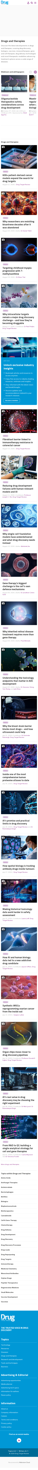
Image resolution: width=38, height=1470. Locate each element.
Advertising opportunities (11, 1380)
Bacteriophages (7, 1192)
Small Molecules (7, 1292)
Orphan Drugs (6, 1278)
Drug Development (8, 1234)
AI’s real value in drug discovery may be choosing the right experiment (18, 1100)
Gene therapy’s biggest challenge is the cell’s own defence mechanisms (16, 586)
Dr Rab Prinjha (29, 326)
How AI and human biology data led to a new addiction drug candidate (17, 960)
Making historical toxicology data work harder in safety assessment (17, 912)
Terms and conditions (9, 1420)
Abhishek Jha (25, 546)
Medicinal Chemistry (9, 1268)
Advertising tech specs (10, 1388)
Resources (5, 1348)
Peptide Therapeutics (9, 1283)
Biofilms (4, 1196)
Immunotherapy (7, 1264)
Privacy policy (6, 1423)
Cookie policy (6, 1427)
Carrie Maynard (27, 1155)
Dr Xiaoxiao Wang (27, 687)
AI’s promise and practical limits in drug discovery (16, 822)
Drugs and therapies (9, 1356)
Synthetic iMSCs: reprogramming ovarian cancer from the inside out (18, 1008)
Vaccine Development (9, 1297)
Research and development (11, 1359)
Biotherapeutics (7, 1211)
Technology (5, 1345)
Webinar (5, 95)
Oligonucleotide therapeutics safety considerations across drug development (12, 103)
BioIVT (31, 115)
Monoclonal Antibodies (9, 1273)
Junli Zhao (17, 689)
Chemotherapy (6, 1225)
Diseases (4, 1352)
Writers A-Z (23, 1451)
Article (5, 172)
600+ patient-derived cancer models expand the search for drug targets (18, 178)
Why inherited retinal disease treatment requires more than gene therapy (18, 634)
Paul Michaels (25, 641)
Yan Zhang (6, 689)
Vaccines (4, 1301)
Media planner (6, 1384)
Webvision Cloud (24, 1462)
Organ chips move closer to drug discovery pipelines (17, 1053)
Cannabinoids (6, 1215)
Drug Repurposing (8, 1254)
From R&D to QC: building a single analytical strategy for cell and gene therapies (18, 1148)
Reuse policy (6, 1395)
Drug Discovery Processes (11, 1245)
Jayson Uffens (26, 967)
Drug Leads (5, 1250)
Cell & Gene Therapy (9, 1220)
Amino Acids (5, 1178)
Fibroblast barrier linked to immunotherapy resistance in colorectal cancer (18, 442)
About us (4, 1409)
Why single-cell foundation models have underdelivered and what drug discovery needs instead (19, 538)
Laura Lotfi (25, 918)
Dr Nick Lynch (26, 1106)
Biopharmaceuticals (8, 1206)
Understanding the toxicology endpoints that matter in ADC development (18, 681)
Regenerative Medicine (10, 1287)
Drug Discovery (7, 1239)
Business (4, 1367)
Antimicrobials (6, 1187)
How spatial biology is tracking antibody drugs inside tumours (19, 867)
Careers (4, 1416)
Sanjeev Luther (19, 1015)
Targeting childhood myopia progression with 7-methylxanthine (17, 271)
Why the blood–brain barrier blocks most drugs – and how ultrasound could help (18, 729)
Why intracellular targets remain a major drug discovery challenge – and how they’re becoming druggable (18, 318)
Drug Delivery (6, 1230)
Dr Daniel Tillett (26, 231)
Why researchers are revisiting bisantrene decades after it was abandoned (18, 224)
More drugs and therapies (10, 1164)
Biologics (4, 1201)
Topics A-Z (12, 1451)
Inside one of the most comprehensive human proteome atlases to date (16, 777)
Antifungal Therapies (9, 1182)
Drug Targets (6, 1259)
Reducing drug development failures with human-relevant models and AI (18, 489)
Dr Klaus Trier (20, 277)
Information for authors (10, 1391)
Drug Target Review (23, 184)
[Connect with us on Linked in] (19, 1440)
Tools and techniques (9, 1363)
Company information (9, 1412)
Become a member (11, 400)
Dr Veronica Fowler (12, 1156)
